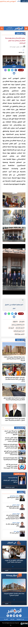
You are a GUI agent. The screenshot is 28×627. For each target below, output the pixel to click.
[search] (2, 28)
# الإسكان (21, 322)
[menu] (26, 28)
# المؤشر (15, 322)
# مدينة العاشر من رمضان (18, 325)
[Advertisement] (14, 14)
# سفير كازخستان (20, 328)
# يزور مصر (11, 328)
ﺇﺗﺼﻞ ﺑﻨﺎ (6, 619)
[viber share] (5, 70)
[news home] (14, 610)
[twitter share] (12, 70)
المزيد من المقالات (9, 487)
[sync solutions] (24, 623)
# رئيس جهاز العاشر (19, 334)
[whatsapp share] (9, 70)
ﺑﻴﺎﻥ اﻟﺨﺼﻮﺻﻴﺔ (20, 619)
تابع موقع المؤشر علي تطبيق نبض (14, 306)
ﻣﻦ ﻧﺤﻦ (12, 619)
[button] (15, 566)
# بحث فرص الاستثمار (19, 331)
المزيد (6, 570)
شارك (20, 70)
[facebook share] (16, 70)
